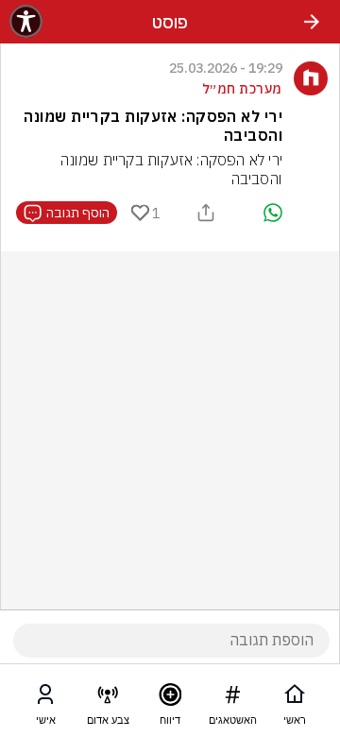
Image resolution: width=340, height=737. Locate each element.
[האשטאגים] (232, 698)
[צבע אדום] (108, 698)
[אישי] (45, 698)
